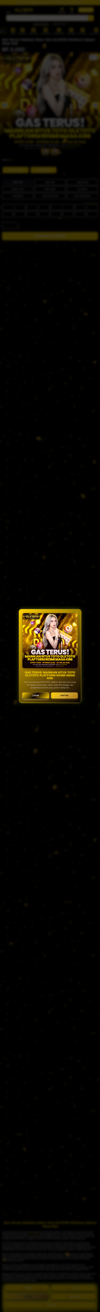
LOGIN (36, 695)
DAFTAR (64, 695)
